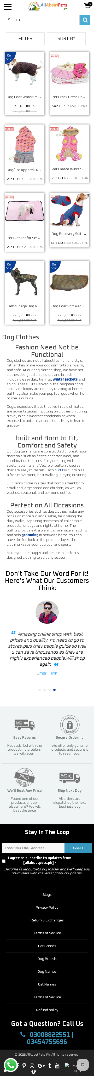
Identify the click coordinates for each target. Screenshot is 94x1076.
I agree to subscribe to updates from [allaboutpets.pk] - (49, 860)
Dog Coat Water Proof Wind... (30, 97)
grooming (30, 535)
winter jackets (65, 379)
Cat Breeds (47, 946)
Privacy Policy (82, 860)
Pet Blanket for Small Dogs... (30, 238)
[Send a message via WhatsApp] (11, 1065)
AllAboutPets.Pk (38, 1054)
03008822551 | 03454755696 (50, 1038)
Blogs (47, 895)
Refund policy (47, 1010)
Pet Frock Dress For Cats (72, 97)
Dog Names (47, 971)
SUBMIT (78, 848)
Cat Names (47, 984)
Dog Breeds (47, 959)
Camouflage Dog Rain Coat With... (34, 306)
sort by (66, 39)
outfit (59, 470)
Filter (25, 39)
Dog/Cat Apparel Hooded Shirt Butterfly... (40, 170)
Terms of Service (47, 933)
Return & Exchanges (47, 920)
